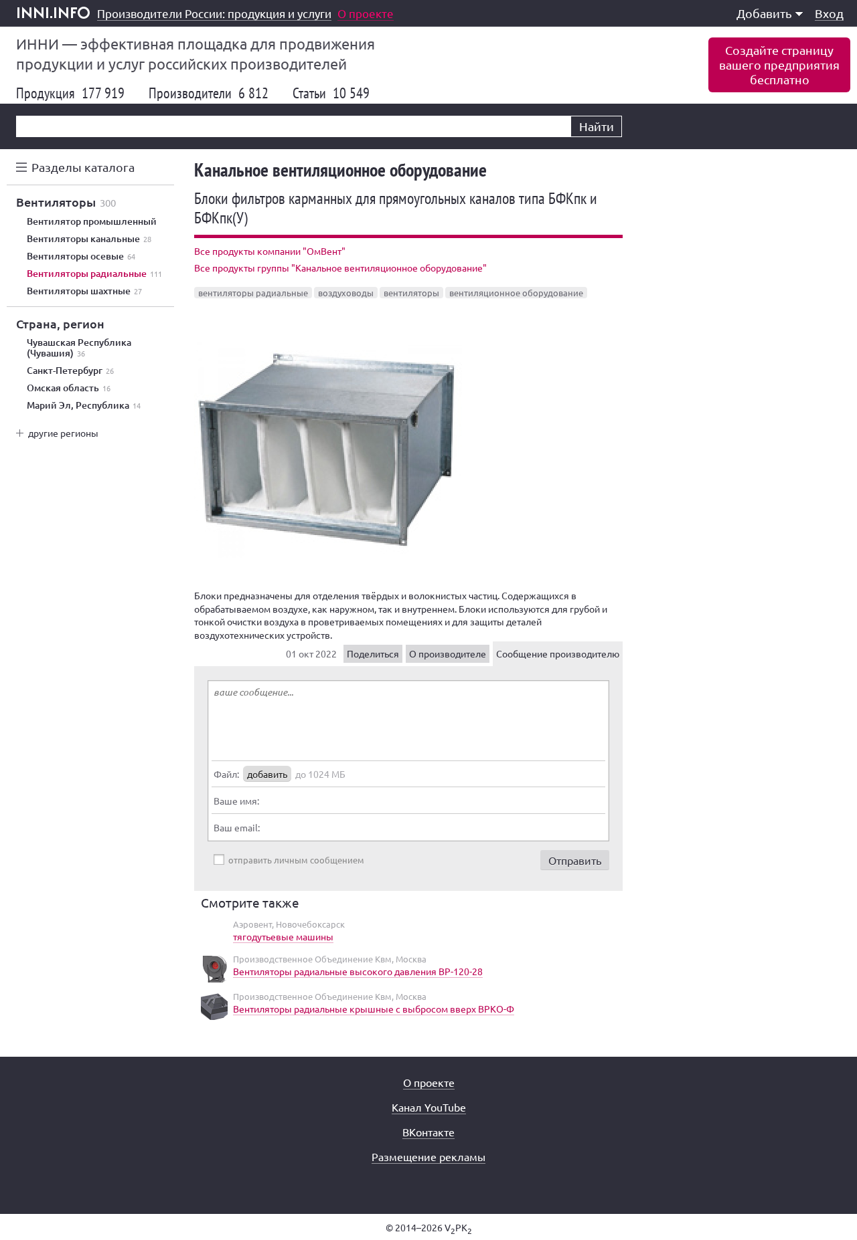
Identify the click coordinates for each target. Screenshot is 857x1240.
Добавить (764, 13)
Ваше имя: (236, 801)
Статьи (331, 93)
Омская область (68, 388)
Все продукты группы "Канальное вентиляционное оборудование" (340, 268)
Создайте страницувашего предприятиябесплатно (779, 64)
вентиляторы (411, 292)
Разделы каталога (83, 167)
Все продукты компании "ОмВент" (269, 251)
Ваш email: (237, 827)
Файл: (226, 774)
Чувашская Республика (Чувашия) (79, 347)
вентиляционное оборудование (516, 292)
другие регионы (63, 432)
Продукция (70, 93)
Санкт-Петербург (70, 370)
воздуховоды (346, 292)
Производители (208, 93)
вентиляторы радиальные (253, 292)
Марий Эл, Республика (84, 405)
